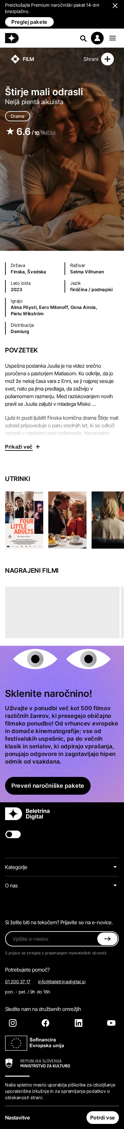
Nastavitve (17, 1117)
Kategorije (16, 867)
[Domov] (12, 38)
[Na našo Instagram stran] (13, 1023)
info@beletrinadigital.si (62, 981)
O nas (11, 885)
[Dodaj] (107, 59)
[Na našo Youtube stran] (111, 1023)
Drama (17, 116)
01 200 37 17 (18, 981)
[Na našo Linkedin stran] (78, 1023)
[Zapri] (107, 938)
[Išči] (83, 38)
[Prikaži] (112, 38)
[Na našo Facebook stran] (45, 1023)
